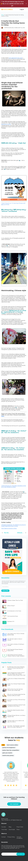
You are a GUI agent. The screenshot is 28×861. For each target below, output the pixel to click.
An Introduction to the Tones (14, 611)
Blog (2, 15)
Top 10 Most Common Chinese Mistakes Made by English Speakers (15, 655)
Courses (3, 827)
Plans (18, 829)
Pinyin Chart (20, 827)
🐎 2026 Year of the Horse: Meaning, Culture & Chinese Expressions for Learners (16, 668)
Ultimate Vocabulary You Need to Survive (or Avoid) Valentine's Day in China (22, 532)
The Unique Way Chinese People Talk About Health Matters (8, 532)
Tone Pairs (4, 829)
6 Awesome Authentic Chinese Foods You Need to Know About (16, 705)
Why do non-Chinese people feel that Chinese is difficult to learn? (16, 695)
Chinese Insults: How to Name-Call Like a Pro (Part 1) (15, 721)
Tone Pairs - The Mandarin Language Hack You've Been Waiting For (16, 726)
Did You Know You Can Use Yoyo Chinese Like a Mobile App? (15, 690)
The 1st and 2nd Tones (12, 616)
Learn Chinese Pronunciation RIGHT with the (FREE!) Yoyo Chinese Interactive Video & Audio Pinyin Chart (16, 674)
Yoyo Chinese (7, 9)
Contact (3, 837)
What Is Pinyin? (11, 605)
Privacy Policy (11, 837)
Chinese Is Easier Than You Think (15, 600)
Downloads (12, 829)
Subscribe (5, 590)
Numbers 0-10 (10, 621)
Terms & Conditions (19, 837)
